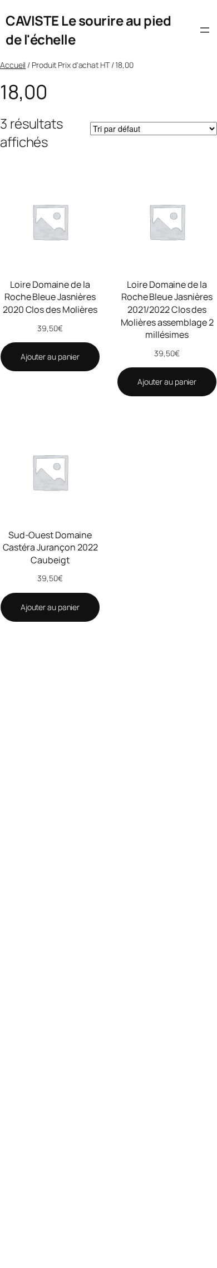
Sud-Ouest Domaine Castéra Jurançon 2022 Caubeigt (50, 547)
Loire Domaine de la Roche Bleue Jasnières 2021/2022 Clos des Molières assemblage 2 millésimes (167, 309)
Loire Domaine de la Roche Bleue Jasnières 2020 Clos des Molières (50, 297)
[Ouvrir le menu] (204, 30)
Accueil (13, 65)
